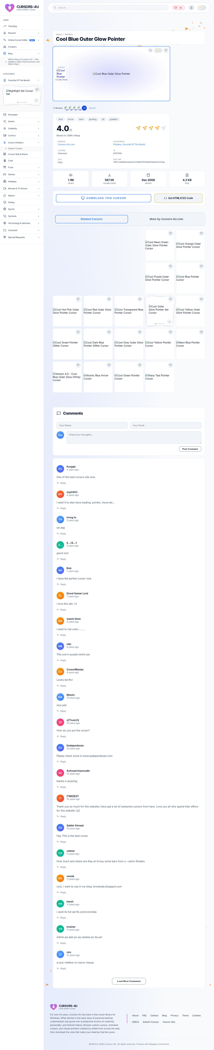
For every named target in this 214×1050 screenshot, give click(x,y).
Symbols (12, 216)
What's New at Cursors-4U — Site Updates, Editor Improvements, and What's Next (23, 61)
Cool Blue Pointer (61, 80)
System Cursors (15, 148)
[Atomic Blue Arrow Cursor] (98, 377)
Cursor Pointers (15, 142)
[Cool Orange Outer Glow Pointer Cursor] (190, 245)
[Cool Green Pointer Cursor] (129, 377)
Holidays (12, 181)
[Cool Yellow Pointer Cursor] (159, 344)
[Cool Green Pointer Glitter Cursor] (67, 344)
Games (11, 174)
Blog (10, 53)
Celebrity (12, 128)
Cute (10, 160)
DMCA (135, 1022)
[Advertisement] (129, 22)
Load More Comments (129, 981)
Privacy (174, 1015)
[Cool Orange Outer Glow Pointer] (71, 108)
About (135, 1015)
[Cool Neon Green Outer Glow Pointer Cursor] (159, 245)
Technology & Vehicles (19, 223)
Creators (12, 46)
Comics (12, 135)
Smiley (11, 202)
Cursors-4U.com (66, 144)
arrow (70, 119)
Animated (12, 114)
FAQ (144, 1015)
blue (61, 119)
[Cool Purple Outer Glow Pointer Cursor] (159, 278)
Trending (12, 26)
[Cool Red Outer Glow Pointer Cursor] (98, 311)
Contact (154, 1015)
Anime (11, 121)
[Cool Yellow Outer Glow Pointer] (75, 108)
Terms (185, 1015)
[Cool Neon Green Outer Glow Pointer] (80, 108)
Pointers (69, 34)
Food (10, 167)
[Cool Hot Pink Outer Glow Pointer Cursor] (67, 311)
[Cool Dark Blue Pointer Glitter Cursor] (98, 344)
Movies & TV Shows (17, 188)
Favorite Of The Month (19, 80)
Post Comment (190, 449)
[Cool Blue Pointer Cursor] (190, 278)
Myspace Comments (159, 1044)
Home (59, 34)
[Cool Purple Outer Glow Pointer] (67, 108)
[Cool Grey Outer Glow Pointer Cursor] (129, 344)
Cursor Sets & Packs (18, 154)
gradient (113, 119)
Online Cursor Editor (21, 40)
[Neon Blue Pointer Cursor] (190, 344)
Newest (12, 33)
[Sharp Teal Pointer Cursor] (159, 377)
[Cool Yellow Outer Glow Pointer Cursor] (190, 311)
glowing (93, 119)
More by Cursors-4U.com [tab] (166, 219)
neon (81, 119)
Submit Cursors (151, 1022)
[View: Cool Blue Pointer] (62, 74)
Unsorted (12, 230)
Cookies (196, 1015)
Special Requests (16, 237)
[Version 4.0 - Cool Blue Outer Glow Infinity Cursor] (67, 377)
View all (92, 108)
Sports (11, 209)
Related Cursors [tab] (91, 219)
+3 (84, 108)
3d (103, 119)
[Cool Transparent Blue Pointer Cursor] (129, 311)
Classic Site (169, 1022)
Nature (11, 195)
